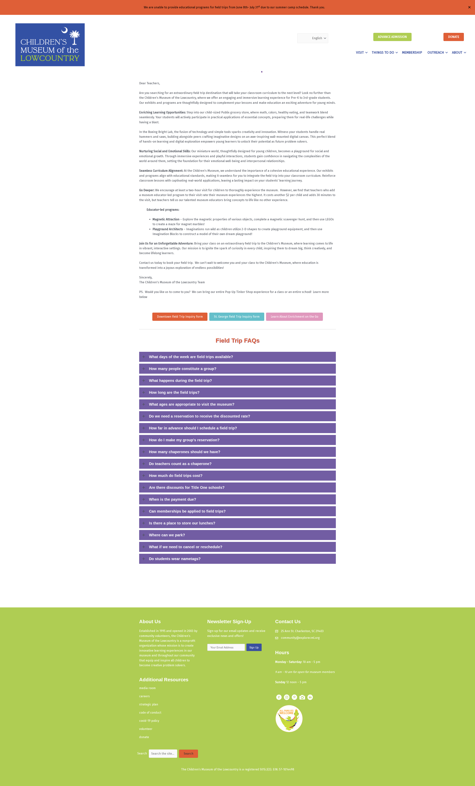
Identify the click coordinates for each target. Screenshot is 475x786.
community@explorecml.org (300, 638)
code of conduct (150, 712)
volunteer (145, 729)
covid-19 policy (149, 721)
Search (142, 753)
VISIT (360, 52)
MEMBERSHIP (412, 52)
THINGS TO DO (383, 52)
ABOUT (457, 52)
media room (147, 688)
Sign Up (254, 647)
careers (144, 696)
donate (144, 737)
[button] (366, 52)
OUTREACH (436, 52)
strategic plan (148, 704)
